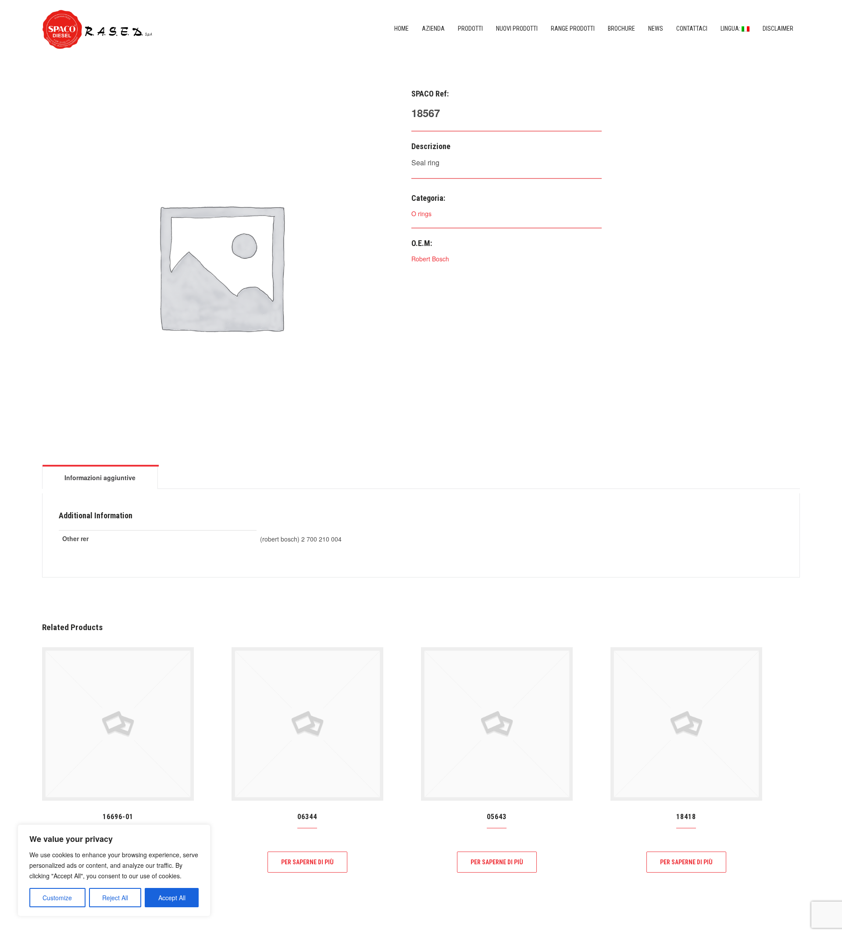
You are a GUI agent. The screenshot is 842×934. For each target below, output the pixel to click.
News (655, 28)
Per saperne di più (307, 862)
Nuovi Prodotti (517, 28)
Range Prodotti (573, 28)
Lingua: (731, 28)
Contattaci (691, 28)
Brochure (621, 28)
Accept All (172, 897)
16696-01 (118, 817)
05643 (497, 817)
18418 (686, 817)
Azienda (433, 28)
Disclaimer (778, 28)
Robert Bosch (430, 258)
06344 (307, 817)
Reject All (115, 897)
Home (401, 28)
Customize (57, 897)
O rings (421, 213)
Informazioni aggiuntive (100, 477)
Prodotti (470, 28)
